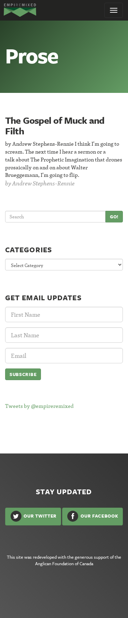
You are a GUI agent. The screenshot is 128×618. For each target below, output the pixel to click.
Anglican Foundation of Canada (64, 563)
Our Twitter (40, 515)
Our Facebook (98, 515)
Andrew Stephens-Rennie (43, 183)
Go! (114, 216)
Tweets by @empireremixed (39, 406)
